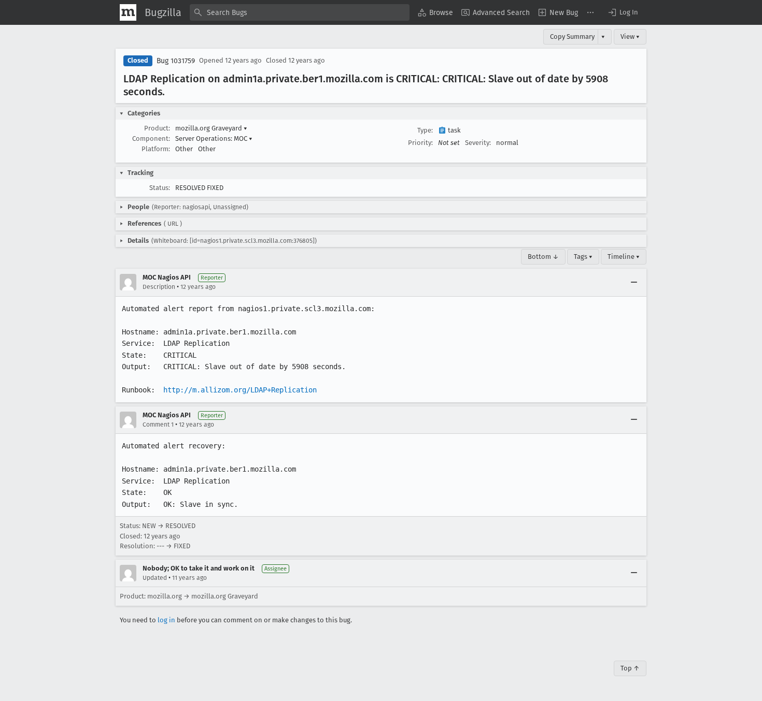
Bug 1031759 (176, 60)
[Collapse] (634, 282)
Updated (155, 577)
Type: (425, 130)
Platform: (156, 149)
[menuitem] (435, 12)
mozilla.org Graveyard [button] (211, 128)
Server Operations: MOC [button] (213, 138)
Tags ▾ (583, 256)
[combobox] (300, 12)
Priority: (420, 143)
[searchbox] (300, 12)
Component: (151, 138)
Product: (157, 128)
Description (159, 286)
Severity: (478, 143)
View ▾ (630, 36)
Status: (159, 188)
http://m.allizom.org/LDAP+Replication (240, 390)
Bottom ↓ (543, 256)
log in (166, 620)
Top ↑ (630, 668)
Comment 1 (158, 424)
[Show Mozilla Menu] (128, 12)
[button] (622, 12)
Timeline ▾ (624, 256)
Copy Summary (572, 36)
